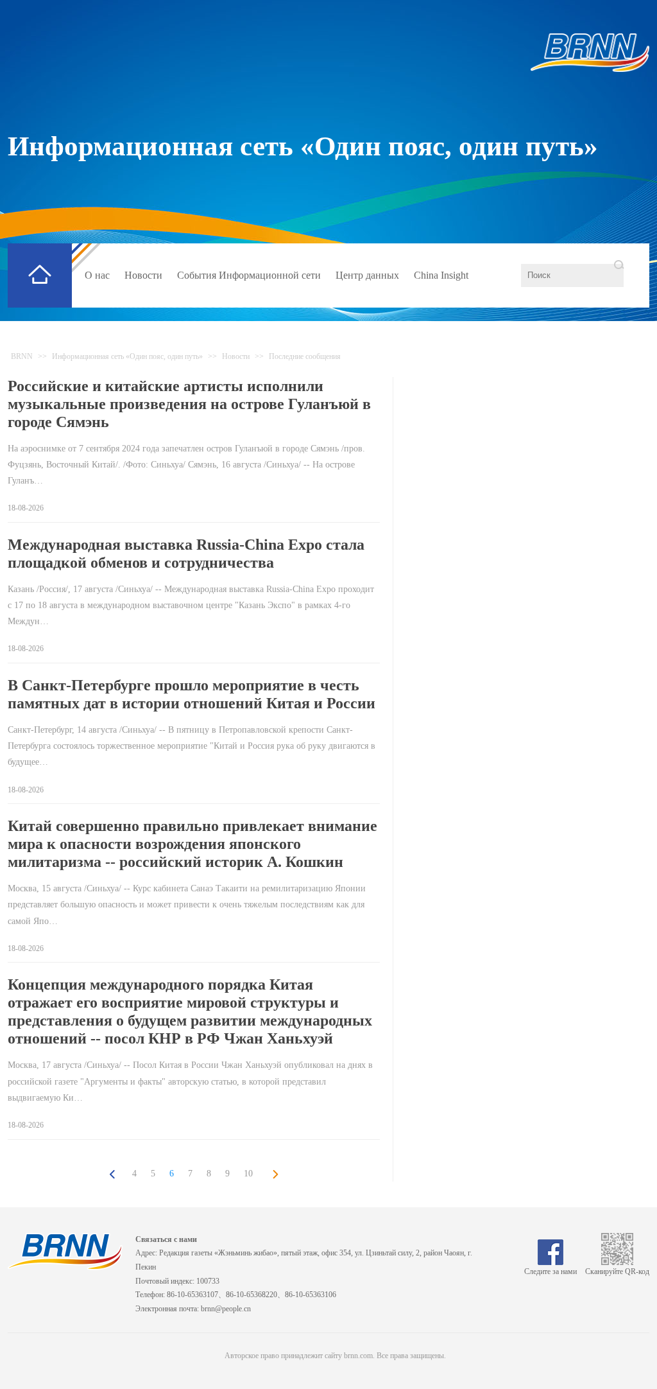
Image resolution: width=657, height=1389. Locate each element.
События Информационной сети (249, 275)
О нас (97, 275)
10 (248, 1173)
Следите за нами (550, 1271)
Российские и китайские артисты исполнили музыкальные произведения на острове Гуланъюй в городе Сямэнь (189, 404)
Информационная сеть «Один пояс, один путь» (303, 146)
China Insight (441, 275)
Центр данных (367, 275)
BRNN (22, 356)
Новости (143, 275)
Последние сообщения (305, 356)
